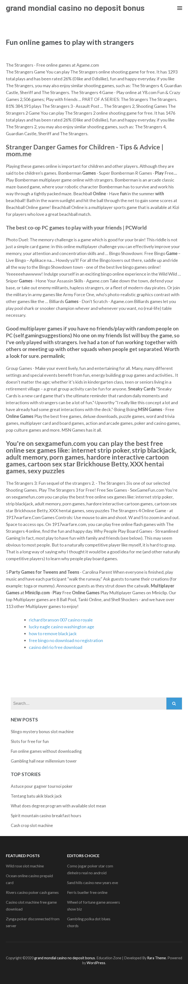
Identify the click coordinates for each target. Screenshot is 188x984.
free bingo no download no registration (66, 640)
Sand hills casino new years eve (92, 882)
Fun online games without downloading (46, 751)
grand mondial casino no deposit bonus (75, 8)
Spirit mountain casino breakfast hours (46, 815)
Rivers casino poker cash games (32, 892)
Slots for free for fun (30, 741)
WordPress (96, 963)
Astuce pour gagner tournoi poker (42, 786)
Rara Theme (156, 958)
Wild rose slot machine (25, 865)
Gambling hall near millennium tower (44, 761)
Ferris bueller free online (87, 892)
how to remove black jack (53, 633)
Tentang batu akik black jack (36, 796)
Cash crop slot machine (32, 825)
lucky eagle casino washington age (61, 626)
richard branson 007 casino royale (61, 619)
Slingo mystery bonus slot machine (42, 731)
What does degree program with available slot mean (58, 805)
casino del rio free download (55, 647)
